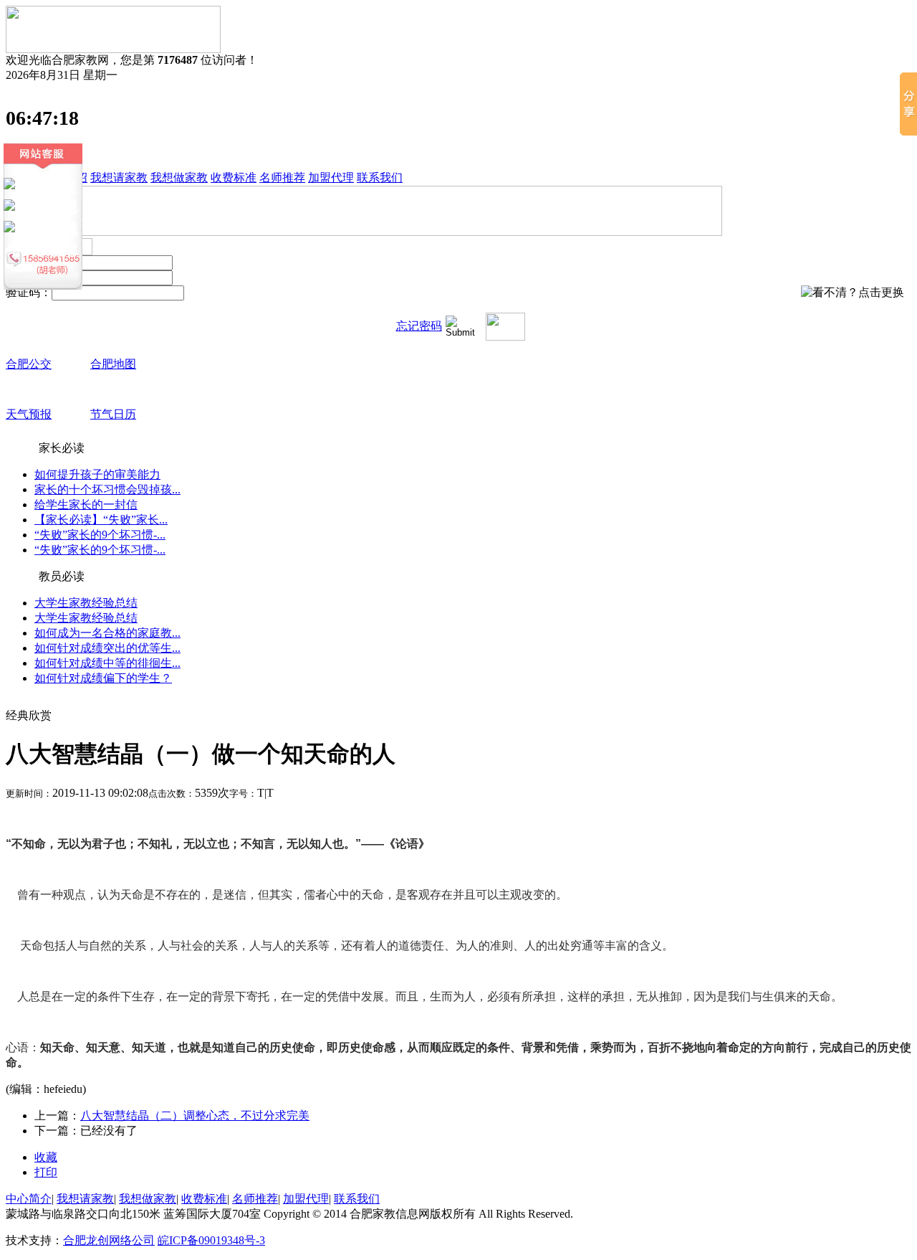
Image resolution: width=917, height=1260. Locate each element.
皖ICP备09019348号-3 (211, 1240)
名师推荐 (282, 177)
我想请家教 (119, 177)
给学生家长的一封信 (86, 504)
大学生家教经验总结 (86, 603)
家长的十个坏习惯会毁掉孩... (107, 489)
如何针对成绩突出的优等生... (107, 648)
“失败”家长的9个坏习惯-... (99, 535)
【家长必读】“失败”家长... (101, 519)
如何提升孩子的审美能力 (97, 474)
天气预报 (29, 414)
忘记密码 (419, 326)
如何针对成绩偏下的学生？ (103, 678)
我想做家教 (179, 177)
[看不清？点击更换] (852, 292)
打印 (45, 1172)
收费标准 (233, 177)
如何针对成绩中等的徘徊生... (107, 663)
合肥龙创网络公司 (109, 1240)
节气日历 (113, 414)
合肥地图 (113, 364)
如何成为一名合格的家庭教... (107, 633)
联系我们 (380, 177)
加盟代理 (331, 177)
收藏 (45, 1157)
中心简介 (29, 1199)
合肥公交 (29, 364)
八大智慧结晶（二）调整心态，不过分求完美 (194, 1115)
